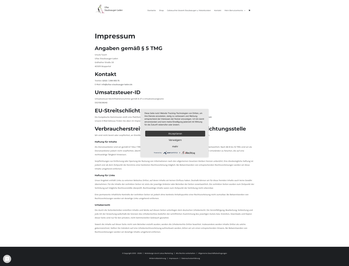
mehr (175, 146)
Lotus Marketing (166, 253)
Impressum (173, 258)
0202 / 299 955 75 (110, 80)
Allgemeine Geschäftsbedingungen (212, 253)
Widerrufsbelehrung (157, 258)
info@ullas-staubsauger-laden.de (116, 84)
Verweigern (175, 140)
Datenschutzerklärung (190, 258)
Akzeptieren (175, 133)
